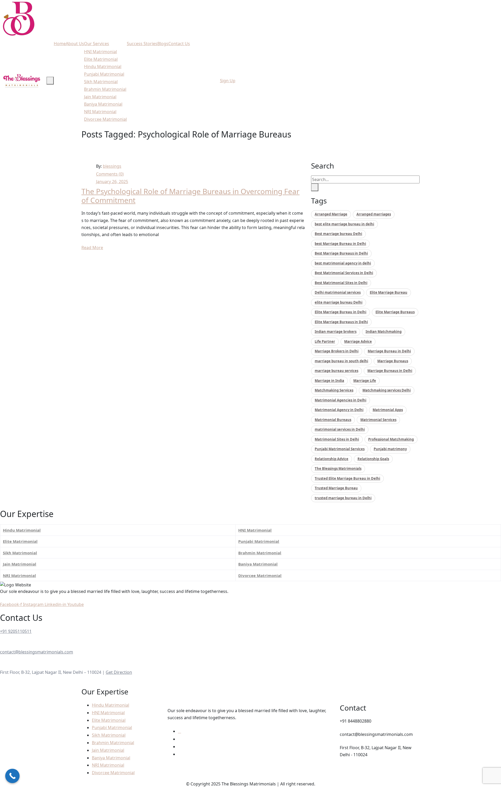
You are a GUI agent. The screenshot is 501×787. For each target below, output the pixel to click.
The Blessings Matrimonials (338, 468)
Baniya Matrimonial (103, 104)
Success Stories (142, 43)
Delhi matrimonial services (338, 292)
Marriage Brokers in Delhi (337, 351)
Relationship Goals (373, 458)
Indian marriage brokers (335, 331)
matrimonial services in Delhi (340, 429)
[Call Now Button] (12, 776)
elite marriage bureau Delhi (338, 302)
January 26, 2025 (112, 181)
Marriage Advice (358, 341)
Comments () (110, 174)
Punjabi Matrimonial (104, 74)
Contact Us (179, 43)
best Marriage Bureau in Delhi (340, 243)
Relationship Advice (331, 458)
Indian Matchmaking (384, 331)
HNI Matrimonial (100, 52)
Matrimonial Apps (388, 409)
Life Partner (325, 341)
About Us (75, 43)
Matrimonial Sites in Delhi (337, 439)
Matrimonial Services (378, 419)
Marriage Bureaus (392, 361)
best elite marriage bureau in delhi (344, 224)
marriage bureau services (336, 370)
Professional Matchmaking (391, 439)
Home (60, 43)
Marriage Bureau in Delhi (389, 351)
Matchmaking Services (334, 390)
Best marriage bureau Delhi (338, 233)
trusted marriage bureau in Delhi (343, 498)
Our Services (96, 43)
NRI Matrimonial (100, 112)
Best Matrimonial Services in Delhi (344, 273)
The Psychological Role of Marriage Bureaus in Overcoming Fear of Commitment (190, 195)
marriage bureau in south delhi (341, 361)
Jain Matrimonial (100, 97)
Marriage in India (329, 380)
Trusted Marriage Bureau (336, 488)
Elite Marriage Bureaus (395, 312)
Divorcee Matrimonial (105, 119)
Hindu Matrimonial (102, 66)
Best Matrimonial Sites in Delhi (341, 282)
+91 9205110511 (16, 631)
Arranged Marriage (331, 214)
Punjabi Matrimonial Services (340, 449)
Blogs (162, 43)
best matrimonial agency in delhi (343, 263)
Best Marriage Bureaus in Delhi (341, 253)
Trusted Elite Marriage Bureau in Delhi (347, 478)
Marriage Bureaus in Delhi (389, 370)
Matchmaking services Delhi (386, 390)
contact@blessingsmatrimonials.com (36, 652)
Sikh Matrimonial (101, 82)
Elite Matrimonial (101, 59)
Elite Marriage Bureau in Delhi (340, 312)
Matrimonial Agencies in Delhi (340, 400)
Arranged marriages (373, 214)
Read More (92, 247)
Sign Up (227, 80)
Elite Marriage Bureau (388, 292)
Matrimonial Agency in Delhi (339, 409)
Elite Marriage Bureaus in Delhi (341, 322)
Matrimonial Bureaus (333, 419)
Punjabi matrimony (390, 449)
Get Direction (119, 672)
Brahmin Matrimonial (105, 89)
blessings (112, 166)
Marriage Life (364, 380)
